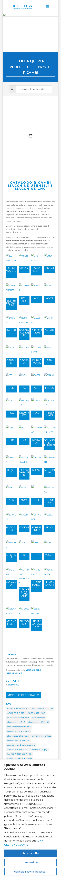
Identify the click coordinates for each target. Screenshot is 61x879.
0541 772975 (13, 685)
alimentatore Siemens (17, 736)
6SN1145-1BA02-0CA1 (42, 708)
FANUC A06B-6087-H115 (19, 754)
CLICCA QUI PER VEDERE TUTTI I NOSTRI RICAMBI (31, 67)
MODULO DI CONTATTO (23, 695)
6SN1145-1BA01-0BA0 (17, 708)
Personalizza (30, 862)
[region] (30, 819)
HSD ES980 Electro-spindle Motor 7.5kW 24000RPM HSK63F (30, 112)
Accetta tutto (31, 853)
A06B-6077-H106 (36, 713)
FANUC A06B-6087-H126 (19, 758)
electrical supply (39, 749)
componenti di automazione (21, 745)
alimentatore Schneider (18, 731)
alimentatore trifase (41, 736)
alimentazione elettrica (18, 740)
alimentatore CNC (16, 722)
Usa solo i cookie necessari (30, 871)
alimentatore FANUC (38, 722)
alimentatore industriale (18, 726)
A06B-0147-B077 (15, 713)
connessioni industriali (17, 749)
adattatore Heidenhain (18, 717)
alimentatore (38, 717)
